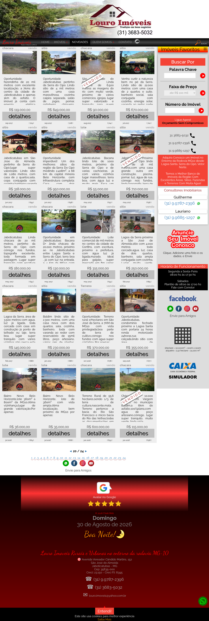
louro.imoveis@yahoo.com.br (107, 595)
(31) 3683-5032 (108, 587)
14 (79, 457)
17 (93, 457)
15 (84, 457)
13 (75, 457)
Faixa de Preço (183, 86)
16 (88, 457)
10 (62, 457)
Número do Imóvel (183, 104)
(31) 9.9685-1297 (180, 217)
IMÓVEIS (60, 42)
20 (106, 457)
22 (115, 457)
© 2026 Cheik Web (104, 513)
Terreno (86, 286)
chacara (7, 48)
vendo (32, 48)
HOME (45, 42)
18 (97, 457)
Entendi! (105, 611)
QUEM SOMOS (102, 42)
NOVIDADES (80, 42)
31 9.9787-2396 (179, 143)
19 (102, 457)
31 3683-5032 (179, 135)
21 (111, 457)
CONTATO (125, 42)
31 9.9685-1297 (179, 150)
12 (70, 457)
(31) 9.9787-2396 (180, 203)
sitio (44, 48)
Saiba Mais (104, 619)
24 (124, 457)
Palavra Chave (183, 69)
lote (83, 127)
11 (66, 457)
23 (120, 457)
